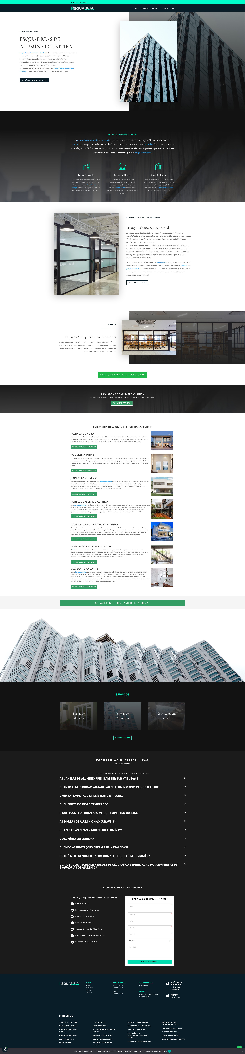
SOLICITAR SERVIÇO (122, 403)
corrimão (75, 550)
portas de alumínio (133, 269)
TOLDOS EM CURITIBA (66, 1039)
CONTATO (165, 8)
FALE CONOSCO (146, 982)
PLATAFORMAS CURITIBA (170, 1032)
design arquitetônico (143, 152)
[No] (243, 1051)
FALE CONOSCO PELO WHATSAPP (122, 375)
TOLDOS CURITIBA (65, 1043)
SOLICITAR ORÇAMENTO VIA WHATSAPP (84, 447)
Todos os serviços (122, 737)
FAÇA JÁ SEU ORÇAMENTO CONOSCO (34, 80)
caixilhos (149, 144)
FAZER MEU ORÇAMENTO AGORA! (124, 603)
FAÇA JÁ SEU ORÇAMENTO (137, 282)
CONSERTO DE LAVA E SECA (68, 1022)
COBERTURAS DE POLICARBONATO (173, 1039)
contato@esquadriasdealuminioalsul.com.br (149, 995)
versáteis (106, 140)
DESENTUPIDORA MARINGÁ (171, 1035)
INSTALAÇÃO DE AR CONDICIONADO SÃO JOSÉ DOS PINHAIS (138, 1035)
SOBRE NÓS (144, 8)
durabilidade (91, 185)
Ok (169, 1051)
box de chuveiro (80, 572)
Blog (172, 8)
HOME (136, 8)
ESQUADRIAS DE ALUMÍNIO (68, 1035)
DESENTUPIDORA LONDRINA (102, 1039)
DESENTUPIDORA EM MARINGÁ (138, 1022)
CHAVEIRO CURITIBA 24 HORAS (172, 1028)
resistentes (75, 144)
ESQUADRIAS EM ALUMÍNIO (68, 1026)
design (74, 188)
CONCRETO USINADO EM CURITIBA (139, 1026)
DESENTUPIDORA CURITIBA (137, 1029)
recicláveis (161, 262)
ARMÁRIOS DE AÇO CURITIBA (103, 1035)
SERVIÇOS (154, 8)
